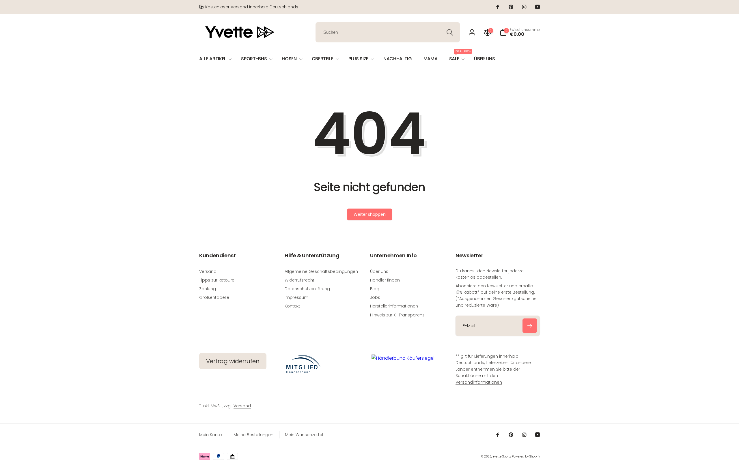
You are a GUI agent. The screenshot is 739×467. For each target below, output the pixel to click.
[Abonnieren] (529, 325)
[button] (520, 32)
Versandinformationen (479, 382)
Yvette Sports (502, 456)
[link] (248, 7)
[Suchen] (450, 32)
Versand (242, 406)
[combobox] (388, 32)
